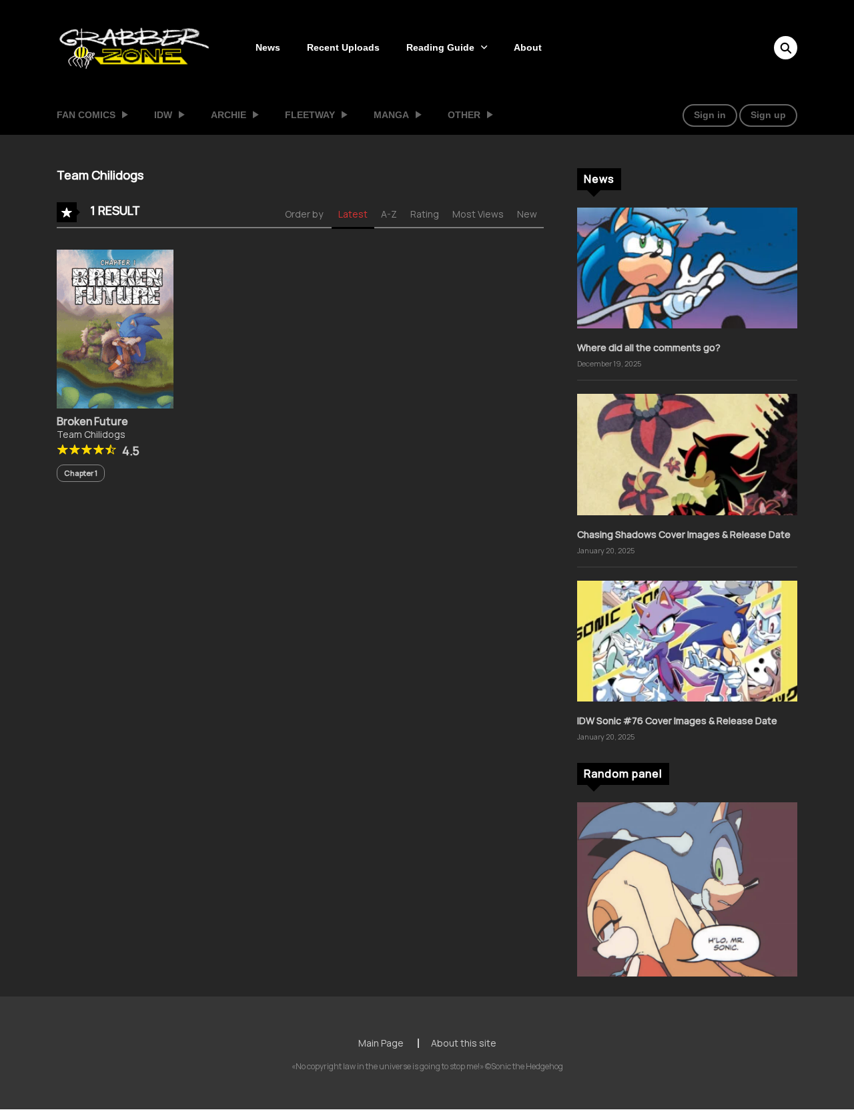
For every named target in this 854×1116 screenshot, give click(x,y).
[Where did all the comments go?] (687, 266)
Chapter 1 (80, 473)
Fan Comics (86, 114)
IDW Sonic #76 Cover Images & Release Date (677, 720)
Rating (424, 214)
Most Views (478, 214)
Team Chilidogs (91, 434)
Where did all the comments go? (649, 347)
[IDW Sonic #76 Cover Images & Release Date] (687, 639)
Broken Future (92, 421)
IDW (163, 114)
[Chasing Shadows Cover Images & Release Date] (687, 453)
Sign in (710, 114)
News (268, 47)
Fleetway (310, 114)
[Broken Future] (115, 328)
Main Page (381, 1043)
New (527, 214)
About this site (463, 1043)
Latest (353, 214)
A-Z (389, 214)
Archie (228, 114)
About (528, 47)
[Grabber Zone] (134, 46)
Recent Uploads (343, 47)
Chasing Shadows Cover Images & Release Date (684, 534)
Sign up (768, 114)
